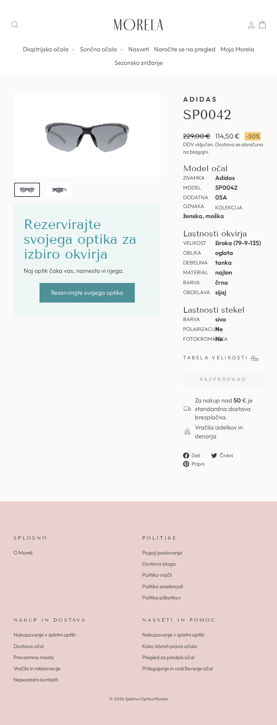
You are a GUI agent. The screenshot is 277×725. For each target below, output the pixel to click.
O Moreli (23, 552)
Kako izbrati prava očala (169, 646)
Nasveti (138, 49)
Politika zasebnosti (162, 586)
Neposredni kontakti (36, 679)
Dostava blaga (159, 564)
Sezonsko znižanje (139, 63)
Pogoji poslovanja (162, 552)
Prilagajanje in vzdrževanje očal (177, 668)
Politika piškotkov (161, 597)
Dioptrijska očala (46, 49)
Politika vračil (157, 575)
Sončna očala (99, 49)
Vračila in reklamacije (37, 668)
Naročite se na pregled (185, 49)
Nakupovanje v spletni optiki (45, 634)
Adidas (200, 99)
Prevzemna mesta (34, 657)
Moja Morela (237, 49)
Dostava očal (29, 646)
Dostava (224, 144)
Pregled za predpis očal (168, 657)
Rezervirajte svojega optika (87, 292)
